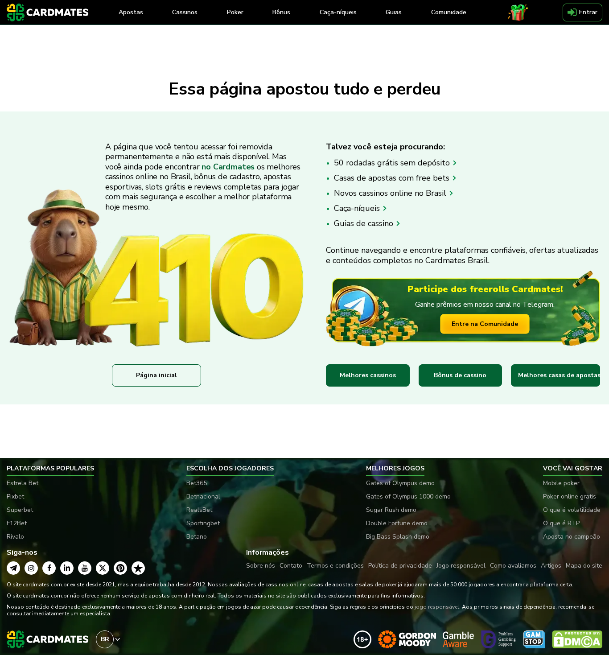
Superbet (20, 510)
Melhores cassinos (368, 375)
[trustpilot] (138, 568)
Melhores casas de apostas (559, 375)
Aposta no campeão (571, 536)
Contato (291, 565)
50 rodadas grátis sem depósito (393, 162)
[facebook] (49, 568)
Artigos (551, 565)
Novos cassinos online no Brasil (391, 193)
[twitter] (102, 568)
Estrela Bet (22, 483)
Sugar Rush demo (391, 510)
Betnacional (203, 496)
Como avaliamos (513, 565)
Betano (196, 536)
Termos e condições (335, 565)
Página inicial (156, 375)
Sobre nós (260, 565)
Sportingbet (203, 523)
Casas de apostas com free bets (393, 178)
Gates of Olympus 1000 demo (408, 496)
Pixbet (15, 496)
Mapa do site (584, 565)
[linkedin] (67, 568)
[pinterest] (120, 568)
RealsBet (199, 510)
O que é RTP (561, 523)
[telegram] (13, 568)
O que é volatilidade (572, 510)
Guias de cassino (364, 223)
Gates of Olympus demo (400, 483)
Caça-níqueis (358, 208)
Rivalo (15, 536)
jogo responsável (437, 606)
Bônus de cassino (460, 375)
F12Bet (17, 523)
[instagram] (31, 568)
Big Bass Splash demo (397, 536)
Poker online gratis (569, 496)
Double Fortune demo (397, 523)
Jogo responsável (461, 565)
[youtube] (84, 568)
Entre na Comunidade (485, 324)
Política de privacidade (400, 565)
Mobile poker (561, 483)
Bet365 (196, 483)
